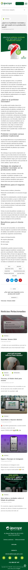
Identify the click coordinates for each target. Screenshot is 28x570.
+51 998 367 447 (14, 562)
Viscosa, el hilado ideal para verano (11, 379)
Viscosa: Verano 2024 (8, 301)
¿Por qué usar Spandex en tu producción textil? (14, 293)
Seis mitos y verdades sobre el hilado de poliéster (12, 499)
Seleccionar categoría (8, 10)
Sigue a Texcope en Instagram (12, 459)
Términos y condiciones (8, 539)
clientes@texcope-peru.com (14, 554)
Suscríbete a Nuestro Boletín (11, 420)
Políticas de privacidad (20, 539)
